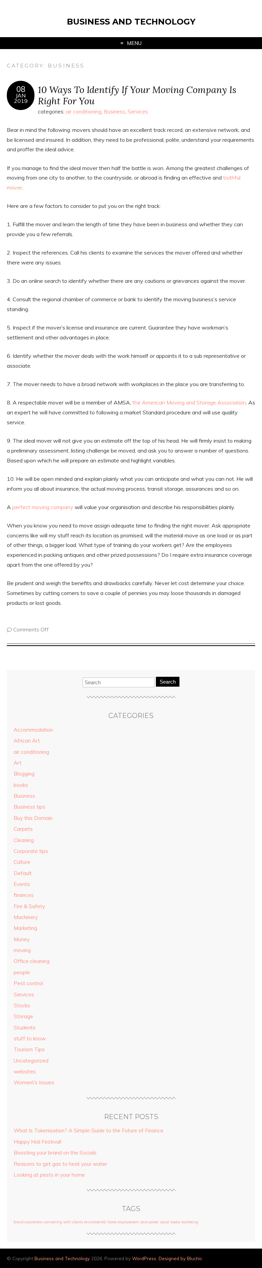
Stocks (22, 1005)
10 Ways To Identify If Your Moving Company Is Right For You (137, 95)
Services (138, 111)
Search (168, 682)
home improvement (123, 1222)
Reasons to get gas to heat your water (60, 1164)
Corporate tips (31, 851)
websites (25, 1071)
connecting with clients (63, 1222)
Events (22, 884)
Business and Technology (131, 22)
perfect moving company (42, 507)
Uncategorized (31, 1060)
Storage (23, 1016)
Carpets (23, 829)
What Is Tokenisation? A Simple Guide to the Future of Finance (88, 1130)
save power (149, 1222)
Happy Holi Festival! (37, 1142)
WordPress (144, 1258)
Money (22, 939)
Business (114, 111)
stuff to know (30, 1038)
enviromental (95, 1222)
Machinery (26, 917)
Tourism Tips (29, 1049)
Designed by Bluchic (180, 1258)
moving (22, 950)
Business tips (29, 807)
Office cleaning (31, 961)
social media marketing (179, 1222)
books (21, 785)
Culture (22, 862)
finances (24, 895)
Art (17, 763)
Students (24, 1027)
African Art (27, 740)
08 (20, 89)
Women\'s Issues (34, 1082)
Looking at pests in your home (49, 1175)
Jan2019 (21, 98)
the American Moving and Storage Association (189, 402)
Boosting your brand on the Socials (55, 1152)
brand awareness (28, 1222)
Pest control (28, 983)
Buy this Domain (33, 818)
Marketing (25, 928)
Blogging (24, 773)
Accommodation (33, 730)
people (22, 972)
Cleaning (24, 840)
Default (23, 873)
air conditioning (83, 111)
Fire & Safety (29, 906)
